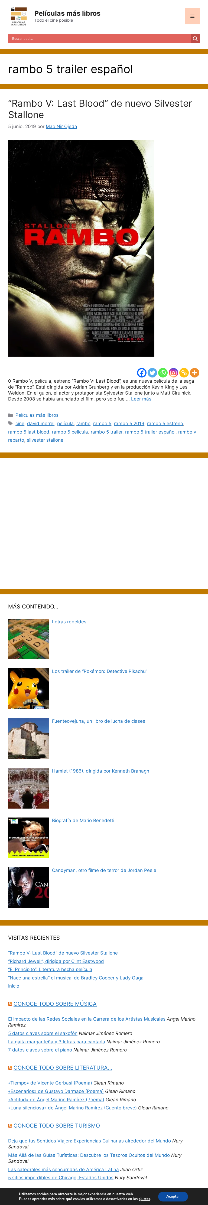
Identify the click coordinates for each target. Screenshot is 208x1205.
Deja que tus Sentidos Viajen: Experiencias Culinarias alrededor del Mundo (89, 1141)
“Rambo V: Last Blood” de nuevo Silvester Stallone (63, 953)
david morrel (40, 423)
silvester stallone (45, 440)
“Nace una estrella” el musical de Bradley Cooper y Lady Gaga (76, 978)
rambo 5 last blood (28, 432)
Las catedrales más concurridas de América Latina (63, 1169)
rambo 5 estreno (165, 423)
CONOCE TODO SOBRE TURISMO (57, 1125)
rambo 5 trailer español (150, 432)
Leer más (141, 399)
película (65, 423)
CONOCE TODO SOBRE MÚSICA (55, 1004)
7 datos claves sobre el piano (40, 1050)
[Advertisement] (104, 523)
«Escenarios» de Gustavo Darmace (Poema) (56, 1091)
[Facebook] (142, 372)
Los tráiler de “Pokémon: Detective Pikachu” (99, 671)
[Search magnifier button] (195, 38)
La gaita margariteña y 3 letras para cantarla (56, 1041)
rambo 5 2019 (129, 423)
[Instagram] (173, 372)
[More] (194, 372)
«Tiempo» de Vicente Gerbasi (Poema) (50, 1083)
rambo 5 (102, 423)
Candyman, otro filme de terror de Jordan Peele (104, 870)
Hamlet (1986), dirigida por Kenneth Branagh (100, 771)
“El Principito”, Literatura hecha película (50, 969)
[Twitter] (152, 372)
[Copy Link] (184, 372)
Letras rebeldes (69, 621)
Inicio (13, 986)
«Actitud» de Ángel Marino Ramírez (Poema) (56, 1099)
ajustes (144, 1199)
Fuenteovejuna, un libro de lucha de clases (98, 721)
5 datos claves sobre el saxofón (42, 1033)
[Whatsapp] (163, 372)
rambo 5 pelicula (70, 432)
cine (19, 423)
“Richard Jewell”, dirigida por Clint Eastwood (56, 961)
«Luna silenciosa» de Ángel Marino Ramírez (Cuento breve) (72, 1107)
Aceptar (173, 1196)
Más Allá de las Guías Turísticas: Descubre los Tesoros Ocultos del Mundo (89, 1155)
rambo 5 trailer (106, 432)
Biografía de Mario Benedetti (83, 820)
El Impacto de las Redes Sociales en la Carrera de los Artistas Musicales (86, 1019)
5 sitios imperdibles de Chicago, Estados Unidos (60, 1177)
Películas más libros (67, 13)
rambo (83, 423)
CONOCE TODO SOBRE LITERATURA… (63, 1067)
